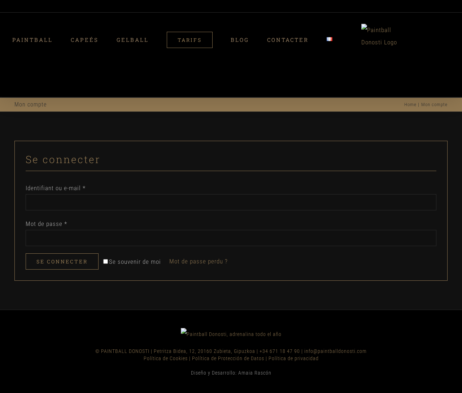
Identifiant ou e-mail (56, 157)
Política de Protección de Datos (228, 328)
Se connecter (62, 231)
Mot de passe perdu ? (198, 231)
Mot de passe (46, 193)
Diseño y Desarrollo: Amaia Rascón (231, 342)
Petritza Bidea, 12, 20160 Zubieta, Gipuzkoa (204, 321)
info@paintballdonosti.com (335, 321)
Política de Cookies (166, 328)
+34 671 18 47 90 (280, 321)
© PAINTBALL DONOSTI (122, 321)
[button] (409, 40)
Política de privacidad (294, 328)
